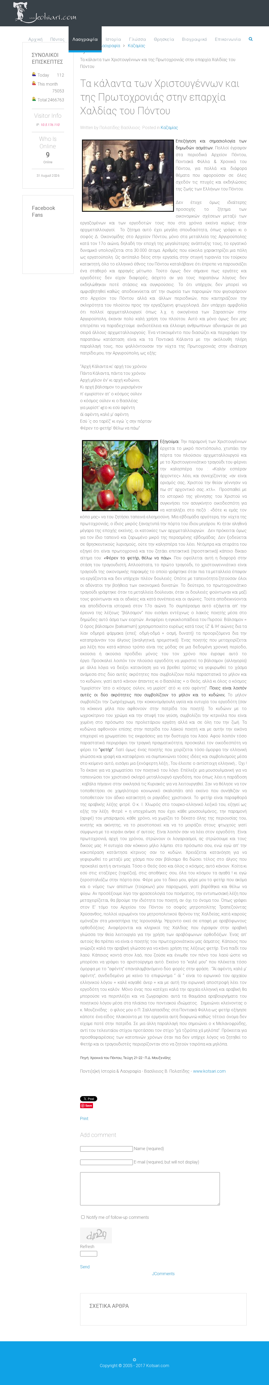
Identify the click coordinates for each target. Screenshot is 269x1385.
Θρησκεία (164, 39)
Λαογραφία (85, 39)
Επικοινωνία (228, 39)
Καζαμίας (169, 127)
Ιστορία (113, 39)
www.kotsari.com (209, 1071)
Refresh (87, 1246)
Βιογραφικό (194, 39)
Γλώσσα (137, 39)
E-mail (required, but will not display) (166, 1162)
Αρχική (35, 39)
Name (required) (149, 1148)
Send (85, 1266)
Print (84, 1118)
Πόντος (57, 39)
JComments (163, 1273)
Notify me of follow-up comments (117, 1217)
